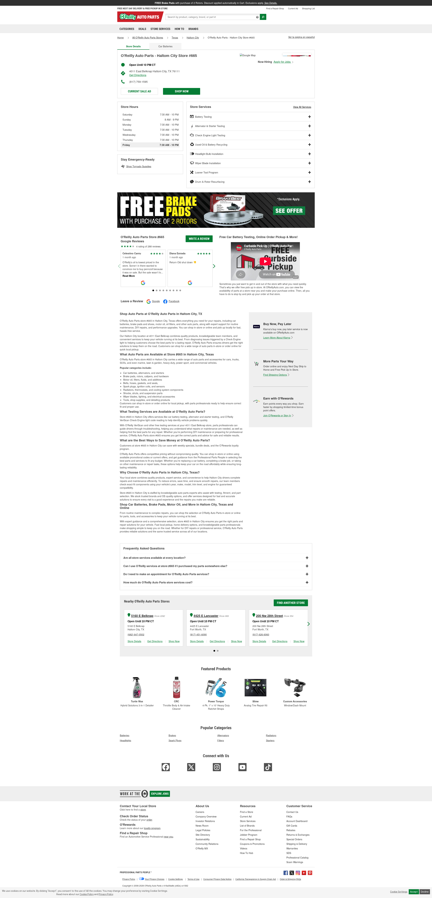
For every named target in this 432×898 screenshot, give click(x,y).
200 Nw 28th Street (269, 616)
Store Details (134, 641)
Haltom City (193, 37)
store (143, 809)
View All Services (302, 107)
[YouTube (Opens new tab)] (304, 872)
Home (120, 37)
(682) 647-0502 (136, 634)
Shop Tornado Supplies (138, 166)
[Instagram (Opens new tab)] (298, 872)
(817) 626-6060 (260, 634)
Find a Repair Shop (275, 8)
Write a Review (199, 238)
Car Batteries (165, 46)
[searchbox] (212, 17)
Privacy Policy (106, 894)
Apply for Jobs (282, 61)
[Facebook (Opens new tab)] (286, 872)
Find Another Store (291, 603)
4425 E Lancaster (206, 616)
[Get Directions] (248, 55)
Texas (175, 37)
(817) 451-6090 (198, 634)
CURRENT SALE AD (139, 91)
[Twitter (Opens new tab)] (292, 872)
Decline (425, 891)
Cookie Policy (87, 894)
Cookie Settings (398, 891)
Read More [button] (129, 275)
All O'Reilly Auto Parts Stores (147, 37)
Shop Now (181, 91)
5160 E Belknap (142, 616)
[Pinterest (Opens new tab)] (310, 872)
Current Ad (293, 8)
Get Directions (137, 75)
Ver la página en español (301, 37)
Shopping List (308, 8)
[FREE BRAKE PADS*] (216, 210)
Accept (414, 891)
